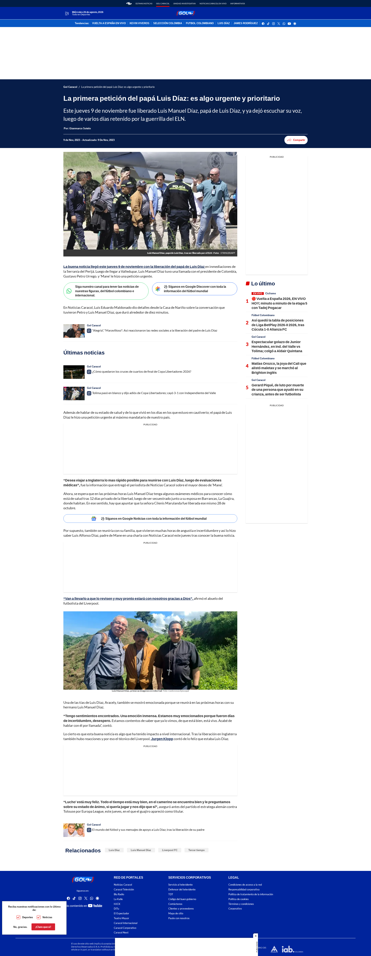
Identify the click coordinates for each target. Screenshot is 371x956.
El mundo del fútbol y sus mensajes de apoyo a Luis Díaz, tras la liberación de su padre (148, 829)
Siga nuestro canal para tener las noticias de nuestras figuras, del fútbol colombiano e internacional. (107, 291)
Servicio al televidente (180, 884)
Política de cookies (238, 899)
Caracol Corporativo (125, 927)
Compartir (299, 139)
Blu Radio (119, 894)
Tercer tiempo (196, 850)
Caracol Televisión (124, 889)
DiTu (116, 908)
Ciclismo (270, 293)
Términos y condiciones (241, 904)
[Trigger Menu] (66, 13)
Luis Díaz (114, 850)
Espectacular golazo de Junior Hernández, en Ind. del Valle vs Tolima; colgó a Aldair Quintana (277, 346)
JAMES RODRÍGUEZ (246, 23)
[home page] (129, 3)
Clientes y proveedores (181, 908)
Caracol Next (121, 932)
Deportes (27, 917)
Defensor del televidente (182, 889)
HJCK (117, 904)
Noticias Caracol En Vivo (213, 3)
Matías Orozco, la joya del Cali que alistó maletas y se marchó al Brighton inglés (279, 368)
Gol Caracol (162, 3)
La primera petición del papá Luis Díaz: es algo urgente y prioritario (118, 87)
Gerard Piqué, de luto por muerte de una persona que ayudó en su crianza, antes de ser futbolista (278, 389)
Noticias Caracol (123, 884)
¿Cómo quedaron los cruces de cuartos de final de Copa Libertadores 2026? (141, 371)
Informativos (237, 3)
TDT (170, 894)
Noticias (47, 917)
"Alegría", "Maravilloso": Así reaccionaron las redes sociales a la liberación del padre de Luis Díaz (154, 330)
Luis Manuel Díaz (141, 850)
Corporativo (235, 908)
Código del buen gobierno (182, 899)
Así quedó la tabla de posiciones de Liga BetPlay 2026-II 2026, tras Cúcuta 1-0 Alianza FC (278, 324)
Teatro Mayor (121, 918)
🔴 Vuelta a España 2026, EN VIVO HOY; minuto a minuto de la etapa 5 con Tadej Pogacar (279, 303)
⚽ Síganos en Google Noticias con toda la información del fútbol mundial (154, 518)
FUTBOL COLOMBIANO (200, 23)
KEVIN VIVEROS (139, 23)
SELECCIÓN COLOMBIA (167, 23)
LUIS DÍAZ (224, 23)
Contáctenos (175, 904)
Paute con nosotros (179, 918)
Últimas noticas (143, 3)
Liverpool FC (169, 850)
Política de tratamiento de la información (250, 894)
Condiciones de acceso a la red (245, 884)
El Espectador (121, 913)
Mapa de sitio (175, 913)
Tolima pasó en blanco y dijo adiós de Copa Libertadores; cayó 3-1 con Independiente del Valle (154, 393)
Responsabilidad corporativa (244, 889)
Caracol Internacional (125, 923)
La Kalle (118, 899)
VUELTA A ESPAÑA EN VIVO (109, 23)
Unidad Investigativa (184, 3)
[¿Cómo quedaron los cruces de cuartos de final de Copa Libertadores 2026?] (74, 372)
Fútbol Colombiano (263, 315)
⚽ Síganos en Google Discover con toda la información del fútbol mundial (195, 289)
